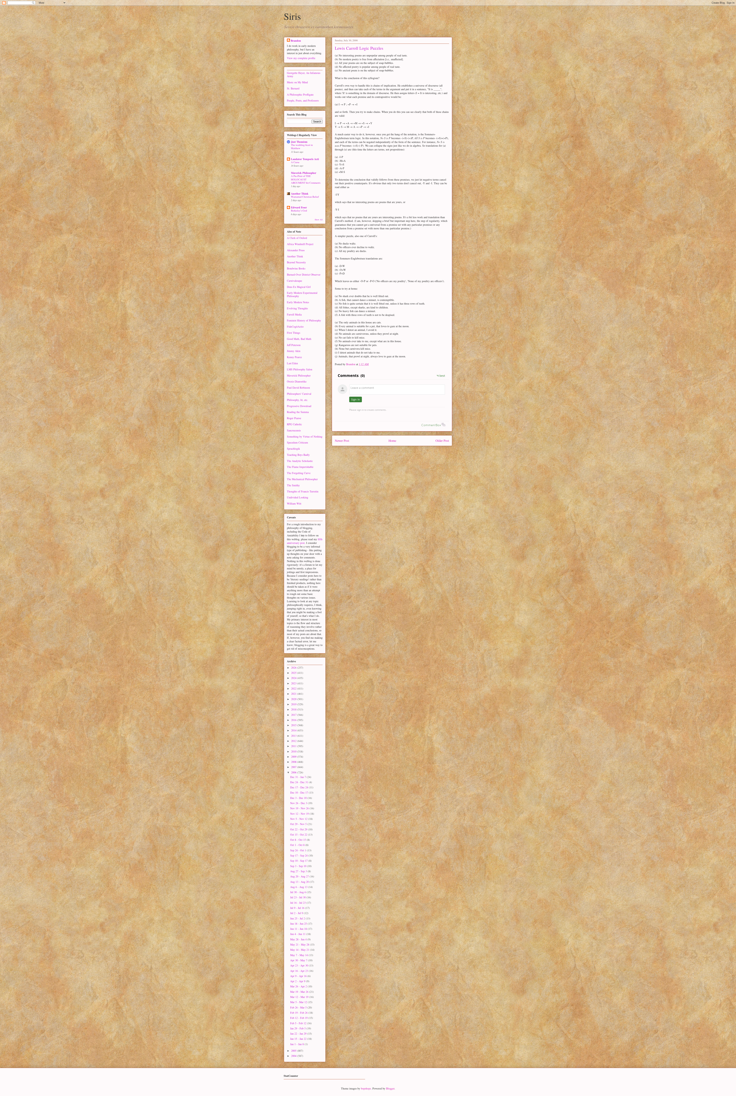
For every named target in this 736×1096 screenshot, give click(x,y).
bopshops (366, 1088)
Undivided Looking (297, 497)
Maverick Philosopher (303, 173)
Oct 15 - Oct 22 (299, 834)
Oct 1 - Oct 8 (297, 845)
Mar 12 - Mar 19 (299, 997)
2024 (294, 678)
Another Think (299, 194)
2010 (294, 751)
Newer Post (342, 440)
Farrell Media (294, 314)
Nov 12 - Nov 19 (300, 813)
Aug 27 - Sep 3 (299, 871)
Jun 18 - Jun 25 (299, 923)
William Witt (294, 503)
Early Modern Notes (298, 302)
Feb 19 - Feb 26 (299, 1012)
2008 (294, 762)
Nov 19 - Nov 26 (300, 808)
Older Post (442, 440)
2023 (294, 683)
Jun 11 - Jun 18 (299, 929)
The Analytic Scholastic (300, 461)
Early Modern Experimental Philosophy (302, 294)
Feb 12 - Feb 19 (299, 1018)
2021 (294, 693)
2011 (294, 746)
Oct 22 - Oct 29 (299, 829)
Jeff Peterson (294, 345)
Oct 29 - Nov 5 (298, 824)
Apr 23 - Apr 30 (299, 965)
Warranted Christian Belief (305, 196)
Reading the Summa (298, 412)
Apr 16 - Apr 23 (299, 971)
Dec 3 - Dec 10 (298, 798)
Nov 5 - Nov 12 (299, 819)
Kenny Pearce (294, 357)
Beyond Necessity (296, 262)
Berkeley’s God (299, 210)
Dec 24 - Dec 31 (299, 782)
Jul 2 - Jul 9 (297, 913)
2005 (294, 1050)
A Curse (295, 162)
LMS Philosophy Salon (299, 369)
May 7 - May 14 (299, 955)
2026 (294, 667)
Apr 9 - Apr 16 (298, 976)
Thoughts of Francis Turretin (302, 491)
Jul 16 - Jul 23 (298, 902)
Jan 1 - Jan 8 (297, 1044)
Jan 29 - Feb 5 (298, 1028)
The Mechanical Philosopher (302, 479)
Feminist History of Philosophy (304, 320)
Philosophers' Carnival (299, 394)
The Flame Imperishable (300, 467)
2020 (294, 699)
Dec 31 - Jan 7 (298, 777)
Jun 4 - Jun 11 (298, 934)
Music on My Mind (297, 82)
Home (392, 440)
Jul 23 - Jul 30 (298, 897)
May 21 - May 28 (300, 944)
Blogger (390, 1088)
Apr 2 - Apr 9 (298, 981)
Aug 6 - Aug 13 (299, 887)
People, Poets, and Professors (303, 100)
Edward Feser (299, 207)
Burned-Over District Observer (303, 274)
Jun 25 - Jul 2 (298, 918)
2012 (294, 741)
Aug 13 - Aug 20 (300, 882)
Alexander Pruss (296, 250)
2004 (294, 1056)
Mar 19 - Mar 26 (299, 992)
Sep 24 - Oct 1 (298, 850)
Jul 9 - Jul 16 (297, 908)
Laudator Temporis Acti (305, 159)
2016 (294, 720)
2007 (294, 767)
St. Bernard (293, 88)
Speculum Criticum (297, 442)
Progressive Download (299, 406)
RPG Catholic (294, 424)
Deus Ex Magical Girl (299, 287)
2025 (294, 673)
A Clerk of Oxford (297, 238)
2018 (294, 709)
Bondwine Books (296, 268)
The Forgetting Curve (298, 473)
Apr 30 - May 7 (299, 960)
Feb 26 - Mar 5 (298, 1007)
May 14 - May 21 (300, 949)
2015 (294, 725)
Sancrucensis (294, 430)
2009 (294, 756)
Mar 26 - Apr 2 (299, 986)
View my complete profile (301, 58)
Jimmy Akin (293, 351)
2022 (294, 688)
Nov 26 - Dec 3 (299, 803)
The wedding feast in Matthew (302, 146)
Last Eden (292, 363)
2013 (294, 736)
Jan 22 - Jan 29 (298, 1033)
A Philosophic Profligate (300, 94)
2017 (294, 715)
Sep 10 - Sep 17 (299, 860)
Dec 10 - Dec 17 (299, 792)
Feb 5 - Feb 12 (298, 1023)
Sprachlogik (293, 448)
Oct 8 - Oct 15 (298, 840)
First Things (293, 332)
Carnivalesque (294, 280)
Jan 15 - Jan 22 (298, 1039)
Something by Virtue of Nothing (304, 436)
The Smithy (293, 485)
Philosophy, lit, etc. (297, 400)
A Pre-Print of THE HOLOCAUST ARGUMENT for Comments (305, 179)
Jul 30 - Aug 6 (298, 892)
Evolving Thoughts (297, 308)
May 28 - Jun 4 (298, 939)
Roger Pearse (294, 418)
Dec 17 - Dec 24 (299, 787)
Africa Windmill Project (300, 244)
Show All (319, 219)
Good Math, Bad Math (299, 339)
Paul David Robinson (298, 387)
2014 (294, 730)
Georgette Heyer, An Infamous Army (303, 74)
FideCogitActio (295, 326)
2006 (294, 772)
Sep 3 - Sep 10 (298, 866)
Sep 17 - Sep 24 (299, 855)
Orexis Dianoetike (296, 381)
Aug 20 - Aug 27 (300, 876)
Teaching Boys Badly (298, 455)
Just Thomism (299, 142)
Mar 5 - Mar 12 (299, 1002)
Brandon (296, 41)
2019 (294, 704)
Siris (292, 16)
